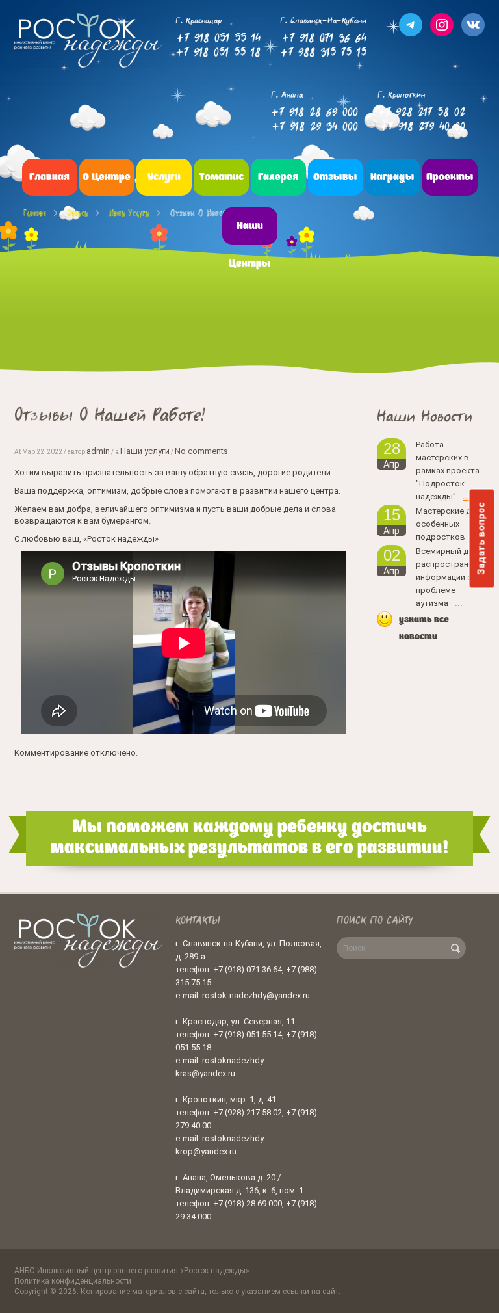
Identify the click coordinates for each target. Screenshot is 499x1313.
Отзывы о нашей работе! (212, 212)
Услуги (164, 177)
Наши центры (250, 245)
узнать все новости (424, 628)
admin (98, 451)
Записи (78, 212)
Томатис (221, 177)
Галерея (278, 177)
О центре (107, 177)
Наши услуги (129, 212)
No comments (201, 451)
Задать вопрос (481, 538)
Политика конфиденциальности (72, 1281)
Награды (392, 177)
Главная (49, 177)
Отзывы (335, 177)
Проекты (450, 177)
